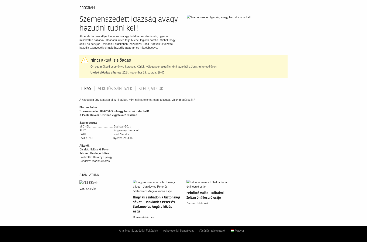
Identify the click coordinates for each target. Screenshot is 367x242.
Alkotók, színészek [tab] (115, 88)
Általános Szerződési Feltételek (138, 230)
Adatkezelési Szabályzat (178, 230)
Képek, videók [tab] (151, 88)
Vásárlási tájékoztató (212, 230)
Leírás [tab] (85, 88)
